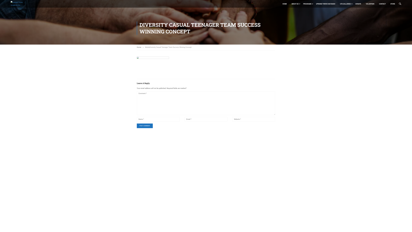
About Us (295, 4)
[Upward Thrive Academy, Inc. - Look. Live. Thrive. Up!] (19, 4)
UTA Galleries (345, 4)
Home (284, 4)
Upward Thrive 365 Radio (325, 4)
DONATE (358, 4)
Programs (307, 4)
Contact (382, 4)
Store (392, 4)
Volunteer (370, 4)
